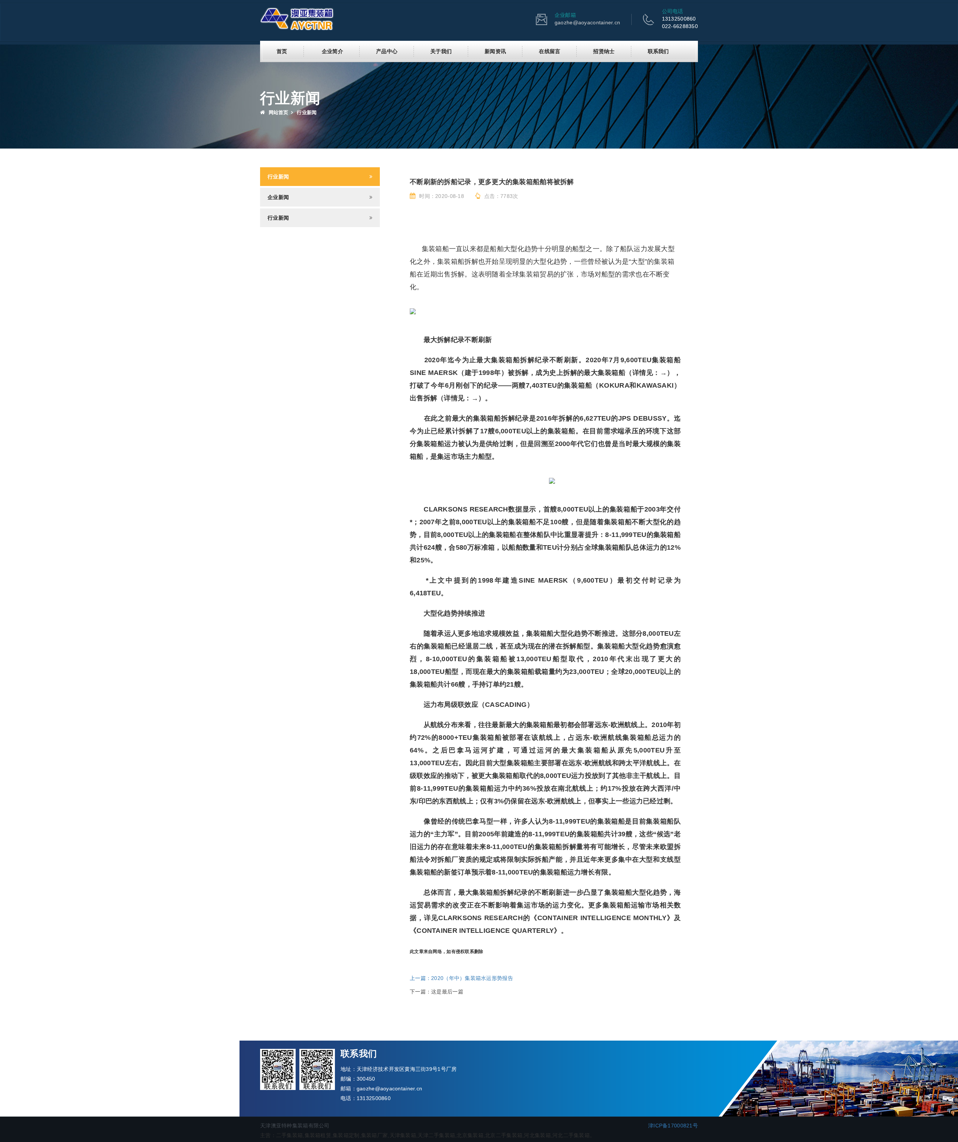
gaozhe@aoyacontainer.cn (587, 22)
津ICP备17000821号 (673, 1126)
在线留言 (549, 51)
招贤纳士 (603, 51)
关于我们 (441, 51)
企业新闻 (278, 197)
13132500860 (679, 19)
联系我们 (658, 51)
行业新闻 (278, 177)
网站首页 (277, 112)
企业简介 (332, 51)
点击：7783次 (501, 196)
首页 (282, 51)
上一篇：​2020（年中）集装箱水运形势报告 (461, 978)
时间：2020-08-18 (441, 196)
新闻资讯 (495, 51)
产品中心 (386, 51)
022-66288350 (680, 26)
